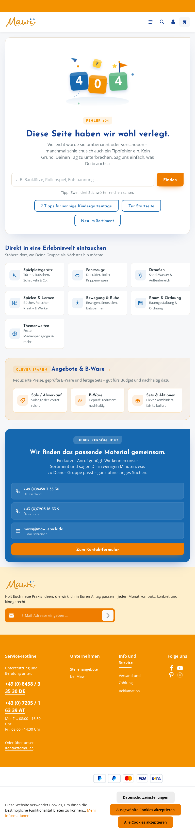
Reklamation (129, 690)
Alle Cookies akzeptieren (145, 822)
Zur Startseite (141, 205)
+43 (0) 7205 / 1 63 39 (22, 706)
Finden (170, 179)
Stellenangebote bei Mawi (84, 673)
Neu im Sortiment (97, 220)
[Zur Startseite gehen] (20, 22)
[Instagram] (180, 676)
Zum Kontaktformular (97, 549)
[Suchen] (162, 22)
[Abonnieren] (107, 615)
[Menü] (151, 22)
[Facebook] (172, 669)
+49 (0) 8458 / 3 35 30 (22, 687)
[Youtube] (180, 669)
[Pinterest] (172, 676)
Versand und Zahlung (130, 679)
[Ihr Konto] (173, 22)
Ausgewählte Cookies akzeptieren (145, 809)
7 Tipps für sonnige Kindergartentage (76, 205)
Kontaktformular (19, 748)
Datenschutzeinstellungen (145, 797)
